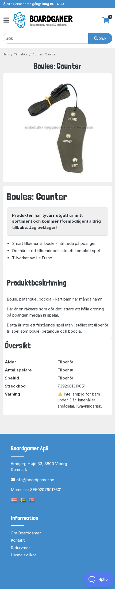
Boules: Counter (44, 54)
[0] (106, 20)
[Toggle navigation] (6, 20)
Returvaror (20, 547)
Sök (102, 38)
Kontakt (18, 540)
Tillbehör (20, 54)
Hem (6, 54)
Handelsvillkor (23, 554)
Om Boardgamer (26, 532)
